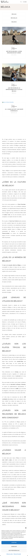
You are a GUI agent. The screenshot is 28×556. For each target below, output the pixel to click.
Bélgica (14, 49)
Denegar (14, 546)
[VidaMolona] (5, 2)
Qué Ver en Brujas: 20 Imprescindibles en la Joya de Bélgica (14, 89)
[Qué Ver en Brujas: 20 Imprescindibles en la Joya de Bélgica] (14, 72)
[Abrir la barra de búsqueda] (21, 2)
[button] (26, 528)
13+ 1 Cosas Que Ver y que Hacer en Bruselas (14, 110)
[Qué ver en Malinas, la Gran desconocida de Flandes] (14, 36)
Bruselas (14, 112)
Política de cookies (9, 553)
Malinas (14, 54)
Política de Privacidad (17, 553)
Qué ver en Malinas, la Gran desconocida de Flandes (14, 52)
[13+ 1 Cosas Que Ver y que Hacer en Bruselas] (14, 102)
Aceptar (14, 542)
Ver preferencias (14, 550)
